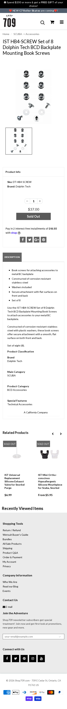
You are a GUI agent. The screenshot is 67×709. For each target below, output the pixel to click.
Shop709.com (22, 680)
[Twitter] (15, 658)
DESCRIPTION (12, 257)
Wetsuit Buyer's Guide (15, 534)
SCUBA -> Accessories (26, 33)
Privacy (7, 566)
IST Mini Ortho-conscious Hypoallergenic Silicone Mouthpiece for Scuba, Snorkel (50, 481)
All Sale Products (12, 543)
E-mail (8, 606)
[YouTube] (41, 658)
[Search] (42, 22)
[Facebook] (7, 658)
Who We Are (10, 581)
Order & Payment (12, 557)
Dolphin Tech (23, 186)
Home (6, 33)
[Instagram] (32, 658)
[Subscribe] (60, 637)
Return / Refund (12, 530)
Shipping (7, 548)
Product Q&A (10, 552)
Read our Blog (10, 586)
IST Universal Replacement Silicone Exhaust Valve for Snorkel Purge (14, 481)
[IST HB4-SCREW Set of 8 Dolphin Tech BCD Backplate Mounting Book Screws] (33, 96)
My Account (9, 561)
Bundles (7, 539)
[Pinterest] (24, 658)
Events (7, 590)
